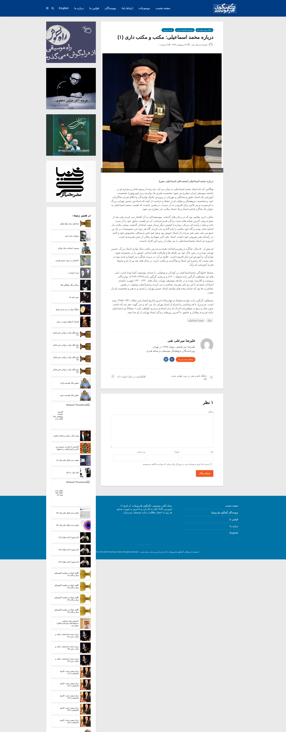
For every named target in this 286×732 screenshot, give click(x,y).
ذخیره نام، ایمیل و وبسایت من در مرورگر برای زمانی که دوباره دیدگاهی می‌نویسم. (176, 464)
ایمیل (176, 452)
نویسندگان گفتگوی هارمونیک (224, 512)
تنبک (210, 320)
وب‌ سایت (141, 452)
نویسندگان (110, 8)
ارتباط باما (127, 8)
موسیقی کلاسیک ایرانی (185, 30)
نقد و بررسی (167, 30)
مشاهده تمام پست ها (185, 359)
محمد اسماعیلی (196, 320)
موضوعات (144, 8)
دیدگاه (210, 412)
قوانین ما (94, 8)
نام (211, 452)
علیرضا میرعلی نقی (199, 45)
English (64, 8)
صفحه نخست (163, 8)
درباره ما (79, 8)
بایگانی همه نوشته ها (204, 30)
